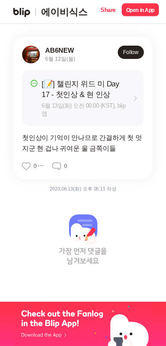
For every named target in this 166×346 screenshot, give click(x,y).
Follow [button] (131, 52)
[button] (108, 11)
